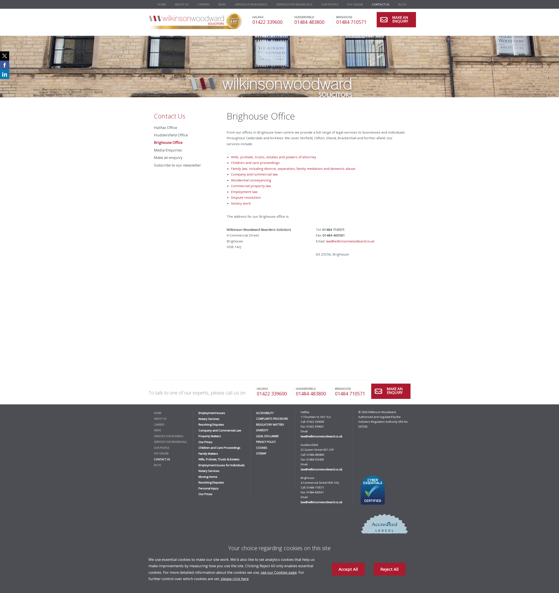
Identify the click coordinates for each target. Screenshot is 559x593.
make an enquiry (400, 20)
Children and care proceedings (255, 162)
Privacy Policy (266, 441)
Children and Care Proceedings (219, 448)
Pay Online (355, 4)
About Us (182, 4)
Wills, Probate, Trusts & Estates (219, 459)
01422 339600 (267, 22)
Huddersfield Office (171, 134)
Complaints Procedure (272, 418)
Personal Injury (208, 488)
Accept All (348, 569)
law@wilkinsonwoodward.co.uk (350, 241)
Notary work (241, 203)
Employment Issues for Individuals (221, 465)
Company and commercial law (254, 174)
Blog (402, 4)
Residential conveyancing (251, 180)
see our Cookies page (279, 572)
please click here (235, 578)
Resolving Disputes (211, 424)
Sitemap (261, 453)
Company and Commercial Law (219, 430)
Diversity (262, 430)
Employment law (244, 192)
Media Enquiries (168, 150)
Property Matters (209, 436)
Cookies (261, 447)
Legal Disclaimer (267, 436)
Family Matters (208, 454)
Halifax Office (165, 127)
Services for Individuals (294, 4)
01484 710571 (351, 22)
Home (162, 4)
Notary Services (208, 419)
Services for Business (251, 4)
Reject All (389, 569)
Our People (329, 4)
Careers (203, 4)
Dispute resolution (246, 197)
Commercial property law (251, 186)
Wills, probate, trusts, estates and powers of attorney (273, 157)
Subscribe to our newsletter (177, 165)
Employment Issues (211, 413)
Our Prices (205, 442)
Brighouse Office (168, 142)
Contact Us (381, 4)
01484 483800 (309, 22)
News (222, 4)
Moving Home (207, 477)
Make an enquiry (168, 157)
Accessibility (265, 413)
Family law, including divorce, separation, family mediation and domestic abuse (293, 168)
